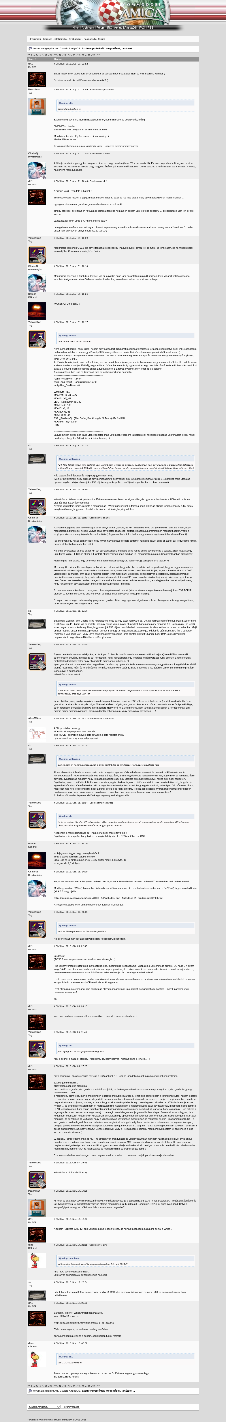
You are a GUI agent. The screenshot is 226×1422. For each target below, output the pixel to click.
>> (98, 55)
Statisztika (61, 39)
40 (55, 55)
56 (89, 55)
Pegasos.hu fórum (94, 39)
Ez (55, 146)
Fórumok (35, 39)
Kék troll (32, 297)
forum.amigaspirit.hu (45, 48)
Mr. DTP (32, 67)
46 (83, 55)
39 (50, 55)
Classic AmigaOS (70, 48)
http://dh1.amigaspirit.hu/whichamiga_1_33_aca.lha (84, 1322)
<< (29, 55)
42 (64, 55)
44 (74, 55)
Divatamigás (35, 157)
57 (93, 55)
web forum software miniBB (55, 1419)
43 (69, 55)
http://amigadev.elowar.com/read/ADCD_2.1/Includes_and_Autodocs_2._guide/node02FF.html (108, 898)
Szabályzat (75, 39)
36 (37, 55)
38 (46, 55)
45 (78, 55)
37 (41, 55)
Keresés (47, 39)
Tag (30, 93)
